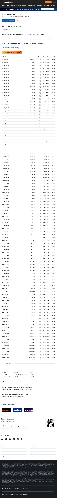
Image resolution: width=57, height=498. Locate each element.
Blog (2, 447)
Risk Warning (25, 488)
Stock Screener (11, 5)
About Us (32, 447)
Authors (31, 456)
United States (31, 5)
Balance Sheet (24, 37)
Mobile (3, 450)
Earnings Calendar (21, 5)
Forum (42, 34)
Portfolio (3, 453)
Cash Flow (32, 37)
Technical (35, 34)
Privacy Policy (17, 488)
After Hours (46, 5)
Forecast (54, 37)
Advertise (32, 450)
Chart (10, 34)
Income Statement (16, 37)
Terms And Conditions (7, 488)
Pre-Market (39, 5)
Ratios (37, 37)
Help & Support (33, 453)
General (4, 34)
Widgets (3, 456)
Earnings (48, 37)
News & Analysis (18, 34)
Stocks (3, 5)
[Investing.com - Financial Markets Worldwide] (9, 2)
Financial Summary (6, 37)
